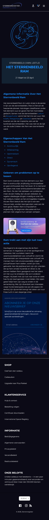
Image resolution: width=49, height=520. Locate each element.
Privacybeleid (10, 449)
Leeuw (41, 113)
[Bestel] (24, 226)
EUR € (24, 498)
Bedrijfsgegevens (12, 436)
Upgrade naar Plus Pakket (16, 383)
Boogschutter (12, 116)
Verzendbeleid (11, 455)
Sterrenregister (27, 512)
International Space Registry (17, 419)
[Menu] (43, 5)
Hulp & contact (11, 400)
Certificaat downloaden (14, 413)
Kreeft (6, 119)
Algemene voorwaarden (15, 443)
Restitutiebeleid (11, 461)
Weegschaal (14, 119)
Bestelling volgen (12, 407)
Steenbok (27, 119)
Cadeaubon (9, 377)
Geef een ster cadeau (14, 371)
